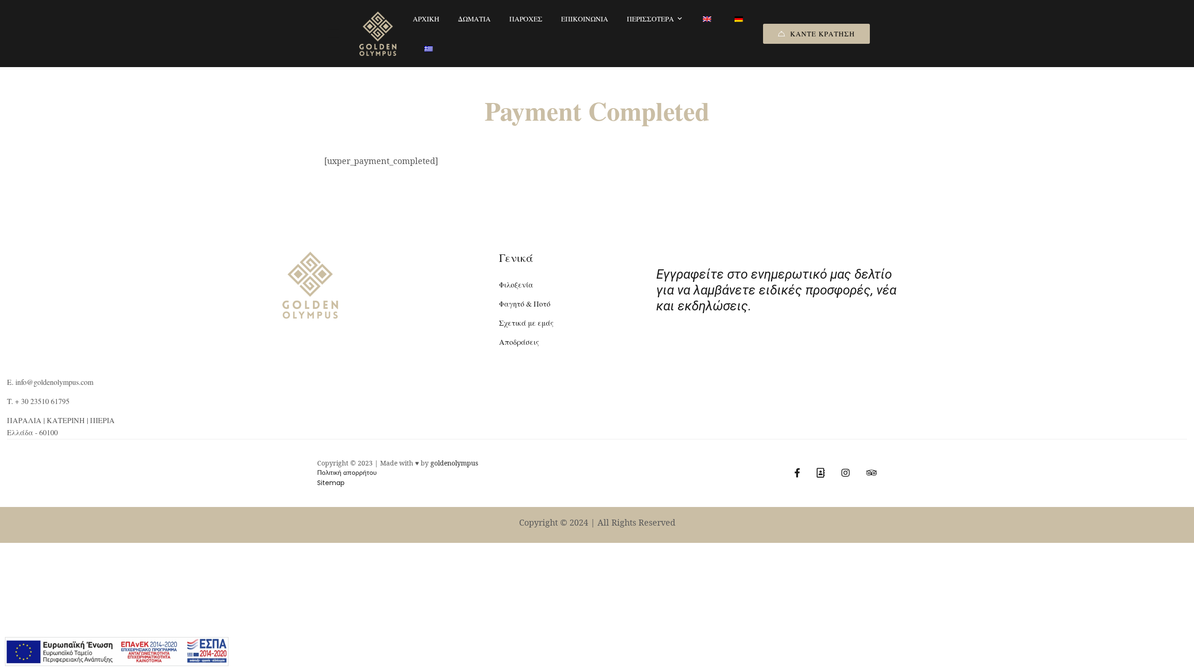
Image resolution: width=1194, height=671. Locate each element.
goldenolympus (454, 463)
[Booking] (821, 473)
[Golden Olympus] (377, 33)
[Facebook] (797, 473)
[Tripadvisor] (871, 473)
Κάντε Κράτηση (822, 33)
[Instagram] (846, 473)
